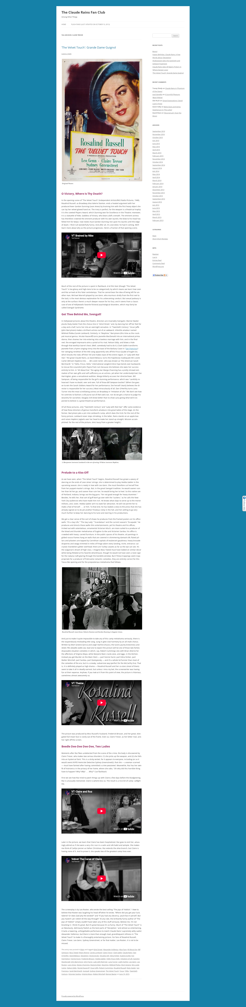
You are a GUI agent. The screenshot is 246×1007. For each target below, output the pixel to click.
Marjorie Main (95, 965)
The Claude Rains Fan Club (83, 12)
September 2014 (158, 165)
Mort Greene (126, 965)
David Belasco (74, 956)
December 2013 (158, 190)
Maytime (105, 965)
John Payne (88, 962)
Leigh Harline (123, 962)
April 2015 (156, 150)
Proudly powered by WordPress (72, 996)
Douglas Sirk (104, 956)
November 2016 (158, 134)
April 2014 (156, 177)
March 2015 (156, 153)
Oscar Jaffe (94, 968)
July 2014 (155, 171)
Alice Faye (123, 949)
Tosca (122, 971)
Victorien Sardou (74, 974)
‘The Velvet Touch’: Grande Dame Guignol (88, 47)
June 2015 (156, 143)
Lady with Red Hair (100, 962)
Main (82, 949)
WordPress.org (158, 266)
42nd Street (98, 949)
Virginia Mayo (87, 974)
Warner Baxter (111, 974)
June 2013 (156, 208)
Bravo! (154, 51)
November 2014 (158, 159)
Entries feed (156, 260)
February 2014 (157, 183)
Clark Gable (117, 952)
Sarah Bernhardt (75, 971)
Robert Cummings (106, 968)
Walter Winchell (99, 974)
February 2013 (157, 220)
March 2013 (156, 217)
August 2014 (157, 168)
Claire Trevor (107, 952)
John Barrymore (77, 962)
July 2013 (155, 205)
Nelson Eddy (72, 968)
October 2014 (157, 162)
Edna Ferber (114, 956)
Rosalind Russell (120, 968)
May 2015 (156, 147)
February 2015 (157, 156)
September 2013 (158, 199)
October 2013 (157, 196)
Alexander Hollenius (110, 949)
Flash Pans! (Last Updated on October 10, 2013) (90, 24)
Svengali (86, 971)
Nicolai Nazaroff (83, 968)
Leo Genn (132, 962)
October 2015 (157, 137)
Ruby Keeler (131, 968)
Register (155, 254)
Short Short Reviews (160, 239)
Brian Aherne (84, 952)
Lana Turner (112, 962)
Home (63, 24)
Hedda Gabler (100, 959)
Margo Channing (83, 965)
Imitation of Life (126, 959)
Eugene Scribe (125, 956)
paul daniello (157, 94)
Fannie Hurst (76, 959)
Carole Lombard (96, 952)
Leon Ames (72, 965)
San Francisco (131, 348)
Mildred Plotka (114, 965)
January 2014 (157, 186)
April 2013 (156, 214)
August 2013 (157, 202)
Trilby (127, 971)
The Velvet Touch (112, 971)
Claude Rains (127, 952)
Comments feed (158, 263)
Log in (154, 257)
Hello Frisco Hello (113, 959)
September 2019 (158, 131)
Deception (85, 956)
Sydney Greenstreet (97, 971)
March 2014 (156, 180)
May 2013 (156, 211)
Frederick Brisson (87, 959)
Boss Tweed (73, 952)
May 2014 (156, 174)
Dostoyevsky (94, 956)
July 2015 (155, 140)
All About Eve (132, 949)
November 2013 (158, 193)
